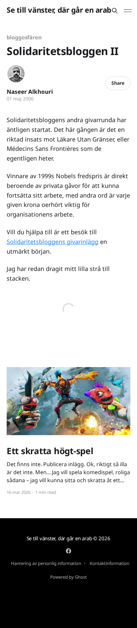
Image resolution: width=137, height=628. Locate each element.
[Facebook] (68, 551)
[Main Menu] (128, 11)
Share (117, 83)
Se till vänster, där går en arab (59, 9)
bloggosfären (24, 37)
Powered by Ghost (68, 577)
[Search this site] (114, 10)
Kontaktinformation (109, 563)
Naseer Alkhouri (30, 91)
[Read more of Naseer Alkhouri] (16, 73)
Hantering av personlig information (46, 563)
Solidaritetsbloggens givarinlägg (52, 242)
